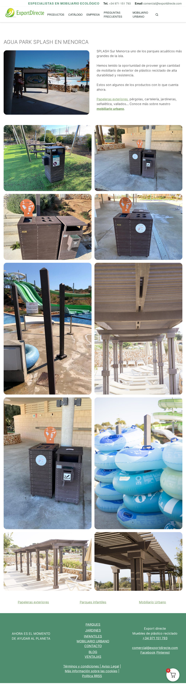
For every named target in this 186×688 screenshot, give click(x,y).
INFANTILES (93, 636)
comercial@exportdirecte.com (162, 3)
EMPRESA (93, 14)
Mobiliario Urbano (152, 602)
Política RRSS (92, 676)
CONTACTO (93, 646)
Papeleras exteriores (112, 99)
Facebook (147, 652)
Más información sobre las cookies (91, 671)
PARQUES (93, 624)
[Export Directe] (24, 14)
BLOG (93, 652)
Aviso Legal (110, 666)
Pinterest (163, 652)
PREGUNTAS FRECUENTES (113, 14)
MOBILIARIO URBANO (140, 14)
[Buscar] (156, 14)
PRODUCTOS (55, 14)
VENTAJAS (93, 657)
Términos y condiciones (81, 666)
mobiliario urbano (110, 109)
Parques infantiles (93, 602)
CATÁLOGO (75, 14)
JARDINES (93, 630)
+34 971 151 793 (120, 3)
